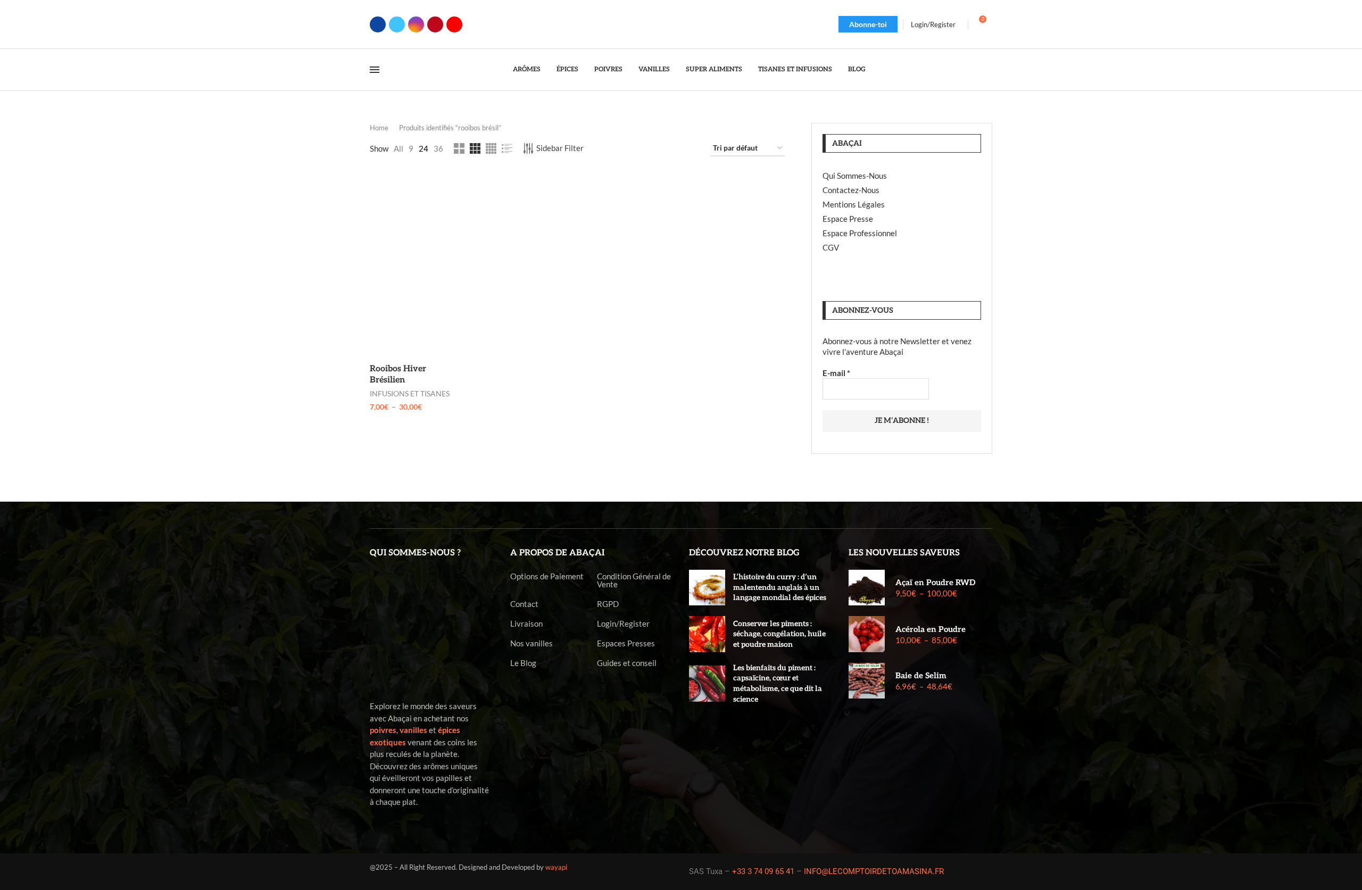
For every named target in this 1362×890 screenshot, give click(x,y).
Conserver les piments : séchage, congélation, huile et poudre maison (779, 634)
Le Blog (523, 663)
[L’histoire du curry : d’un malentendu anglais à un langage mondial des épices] (707, 588)
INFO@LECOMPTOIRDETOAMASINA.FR (874, 871)
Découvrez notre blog (744, 553)
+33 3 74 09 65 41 (763, 871)
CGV (831, 247)
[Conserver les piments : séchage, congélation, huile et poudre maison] (707, 634)
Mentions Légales (854, 204)
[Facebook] (378, 24)
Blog (857, 69)
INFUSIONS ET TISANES (410, 393)
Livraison (526, 624)
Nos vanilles (531, 643)
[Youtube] (454, 24)
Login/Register (623, 624)
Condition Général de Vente (634, 580)
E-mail (836, 373)
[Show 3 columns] (475, 148)
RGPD (608, 604)
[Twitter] (397, 24)
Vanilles (654, 69)
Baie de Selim (920, 675)
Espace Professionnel (860, 233)
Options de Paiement (547, 576)
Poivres (608, 69)
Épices (567, 69)
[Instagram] (416, 24)
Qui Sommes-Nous (855, 175)
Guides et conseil (627, 663)
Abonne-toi (868, 24)
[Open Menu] (374, 69)
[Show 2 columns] (459, 148)
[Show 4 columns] (491, 148)
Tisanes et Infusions (795, 69)
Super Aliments (714, 69)
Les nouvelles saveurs (904, 553)
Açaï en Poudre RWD (935, 582)
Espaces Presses (626, 643)
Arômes (527, 69)
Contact (524, 604)
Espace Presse (848, 218)
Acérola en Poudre (930, 629)
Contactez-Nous (851, 190)
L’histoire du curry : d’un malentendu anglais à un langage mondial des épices (779, 587)
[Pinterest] (435, 24)
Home (379, 127)
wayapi (556, 867)
